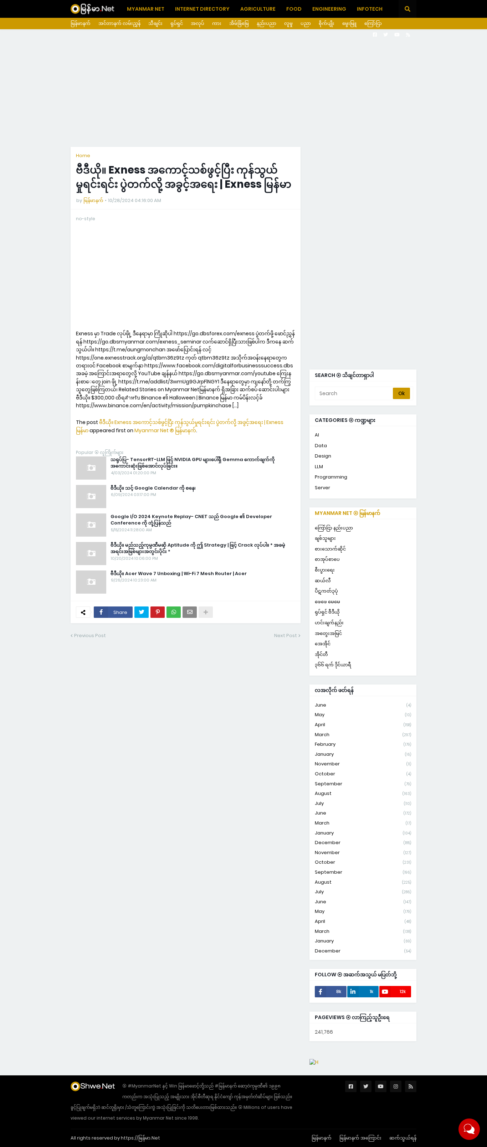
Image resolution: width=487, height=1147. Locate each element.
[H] (313, 1062)
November (363, 763)
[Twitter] (141, 612)
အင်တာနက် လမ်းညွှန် (119, 23)
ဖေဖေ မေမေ (327, 601)
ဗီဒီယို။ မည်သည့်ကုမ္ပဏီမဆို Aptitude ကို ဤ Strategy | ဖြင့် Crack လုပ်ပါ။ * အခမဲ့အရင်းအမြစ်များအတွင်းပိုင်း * (198, 548)
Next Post (285, 635)
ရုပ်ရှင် (176, 23)
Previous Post (90, 635)
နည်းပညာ (266, 23)
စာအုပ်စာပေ (327, 559)
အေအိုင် (322, 643)
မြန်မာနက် (81, 23)
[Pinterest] (157, 612)
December (363, 842)
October (363, 773)
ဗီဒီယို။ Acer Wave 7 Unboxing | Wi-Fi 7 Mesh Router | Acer (179, 573)
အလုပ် (197, 23)
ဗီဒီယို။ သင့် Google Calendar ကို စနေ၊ (153, 488)
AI (317, 435)
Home (83, 155)
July (363, 803)
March (363, 734)
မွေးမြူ (349, 23)
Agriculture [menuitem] (258, 8)
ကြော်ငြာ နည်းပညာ (334, 528)
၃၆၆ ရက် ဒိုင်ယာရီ (333, 664)
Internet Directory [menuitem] (202, 8)
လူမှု (288, 23)
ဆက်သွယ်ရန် (402, 1138)
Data (321, 445)
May (363, 714)
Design (323, 456)
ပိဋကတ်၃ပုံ (326, 591)
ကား (216, 23)
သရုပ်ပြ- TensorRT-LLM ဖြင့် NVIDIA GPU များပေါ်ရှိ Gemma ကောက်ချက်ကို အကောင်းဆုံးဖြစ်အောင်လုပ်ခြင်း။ (193, 462)
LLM (319, 466)
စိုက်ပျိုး (326, 23)
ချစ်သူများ (325, 538)
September (363, 783)
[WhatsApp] (173, 612)
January (363, 754)
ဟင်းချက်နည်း (329, 622)
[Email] (190, 612)
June (363, 705)
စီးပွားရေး (325, 570)
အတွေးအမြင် (328, 633)
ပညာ (306, 23)
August (363, 793)
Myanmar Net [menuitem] (145, 8)
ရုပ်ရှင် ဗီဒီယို (327, 612)
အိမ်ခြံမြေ (239, 23)
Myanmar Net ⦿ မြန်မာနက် (347, 513)
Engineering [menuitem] (329, 8)
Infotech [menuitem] (370, 8)
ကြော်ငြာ (373, 23)
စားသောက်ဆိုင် (330, 549)
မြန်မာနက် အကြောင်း (360, 1138)
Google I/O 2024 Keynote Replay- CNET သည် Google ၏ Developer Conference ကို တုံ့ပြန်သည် (191, 519)
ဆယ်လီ (323, 580)
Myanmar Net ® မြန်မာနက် (165, 430)
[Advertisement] (243, 88)
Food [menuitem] (294, 8)
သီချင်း (155, 23)
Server (322, 487)
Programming (331, 477)
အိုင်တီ (321, 654)
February (363, 744)
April (363, 724)
